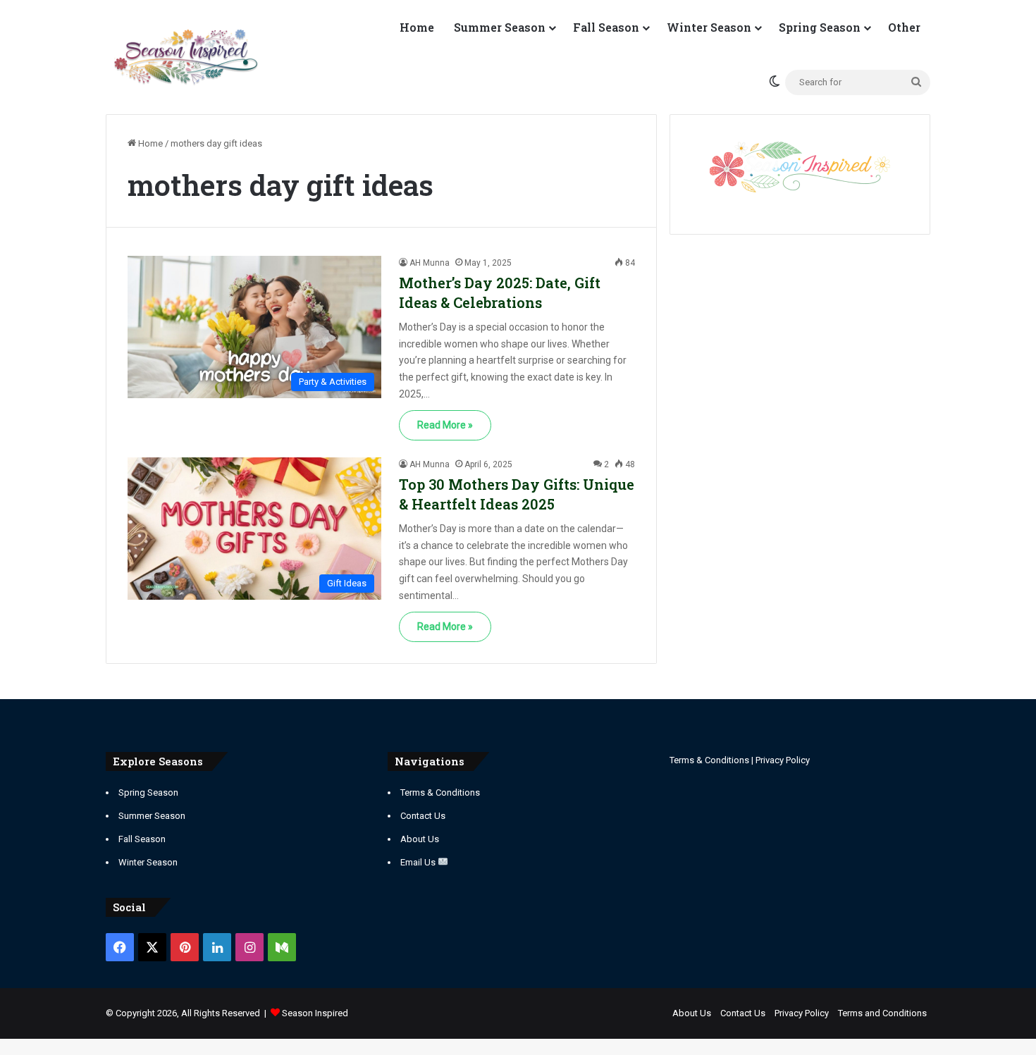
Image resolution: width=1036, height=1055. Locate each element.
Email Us (419, 862)
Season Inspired (315, 1013)
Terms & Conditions (440, 792)
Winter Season (709, 27)
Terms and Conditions (882, 1013)
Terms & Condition (707, 760)
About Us (419, 839)
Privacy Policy (783, 760)
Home (417, 27)
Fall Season (606, 27)
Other (904, 27)
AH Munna (429, 263)
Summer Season (499, 27)
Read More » (445, 425)
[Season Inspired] (186, 58)
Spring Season (820, 27)
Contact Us (422, 815)
